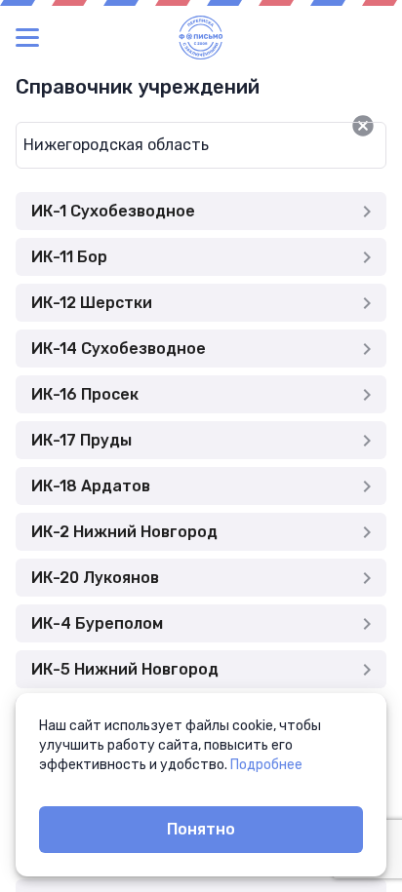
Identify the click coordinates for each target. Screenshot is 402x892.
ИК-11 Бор (69, 257)
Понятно (201, 829)
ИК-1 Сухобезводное (113, 211)
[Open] (386, 126)
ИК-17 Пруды (81, 440)
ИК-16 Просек (85, 394)
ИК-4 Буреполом (97, 623)
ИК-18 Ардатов (90, 486)
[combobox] (169, 145)
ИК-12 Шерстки (91, 302)
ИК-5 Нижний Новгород (125, 669)
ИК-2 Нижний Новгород (124, 532)
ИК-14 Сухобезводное (118, 348)
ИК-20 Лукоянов (95, 577)
